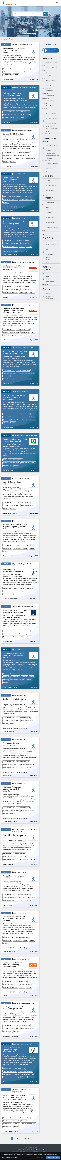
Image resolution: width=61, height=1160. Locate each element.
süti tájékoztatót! (13, 1157)
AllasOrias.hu (40, 1149)
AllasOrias (4, 39)
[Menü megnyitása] (57, 2)
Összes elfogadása (53, 1157)
